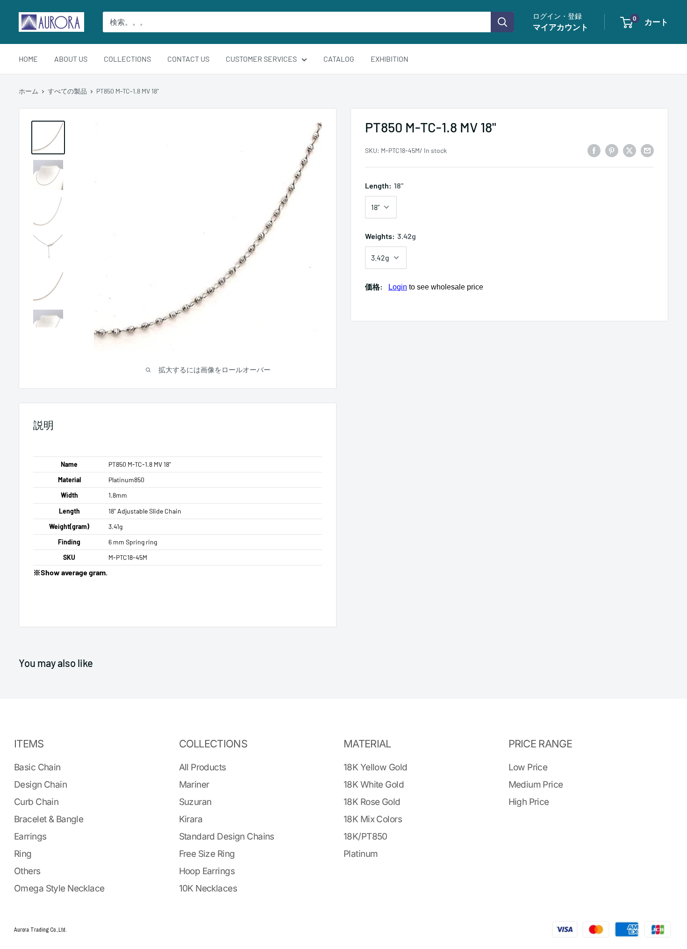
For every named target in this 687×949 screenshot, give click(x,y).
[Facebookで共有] (594, 150)
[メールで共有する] (647, 150)
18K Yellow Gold (375, 767)
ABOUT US (70, 58)
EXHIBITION (389, 58)
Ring (23, 853)
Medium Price (535, 784)
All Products (202, 767)
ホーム (28, 91)
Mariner (194, 784)
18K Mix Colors (373, 819)
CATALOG (338, 58)
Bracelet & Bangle (48, 819)
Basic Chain (37, 767)
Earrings (30, 836)
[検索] (502, 22)
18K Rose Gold (372, 802)
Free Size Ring (207, 853)
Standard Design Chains (226, 836)
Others (27, 871)
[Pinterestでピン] (611, 150)
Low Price (528, 767)
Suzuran (195, 802)
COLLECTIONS (127, 58)
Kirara (191, 819)
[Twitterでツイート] (629, 150)
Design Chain (40, 784)
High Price (528, 802)
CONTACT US (188, 58)
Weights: (390, 236)
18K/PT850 (365, 836)
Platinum (361, 853)
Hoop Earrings (207, 871)
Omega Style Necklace (59, 888)
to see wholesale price (435, 287)
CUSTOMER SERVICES (261, 58)
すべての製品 (67, 91)
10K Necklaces (208, 888)
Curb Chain (36, 802)
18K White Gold (374, 784)
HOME (28, 58)
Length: (384, 185)
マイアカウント (560, 26)
